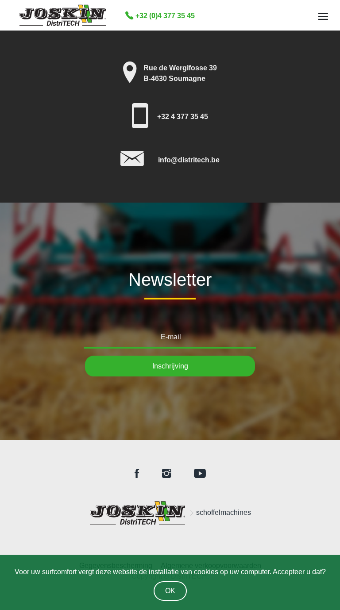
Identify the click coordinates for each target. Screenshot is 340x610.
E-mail (171, 337)
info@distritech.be (189, 160)
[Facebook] (137, 474)
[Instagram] (166, 474)
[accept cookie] (170, 589)
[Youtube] (199, 474)
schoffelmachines (223, 512)
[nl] (138, 513)
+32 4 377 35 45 (182, 116)
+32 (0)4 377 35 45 (164, 15)
